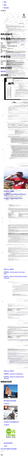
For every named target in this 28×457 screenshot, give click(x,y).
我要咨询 (3, 71)
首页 (2, 448)
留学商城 (14, 448)
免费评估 (8, 448)
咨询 (4, 448)
